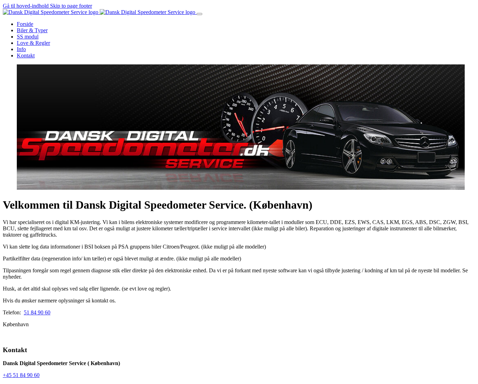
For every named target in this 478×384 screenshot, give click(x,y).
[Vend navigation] (199, 14)
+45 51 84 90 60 (21, 375)
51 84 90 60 (37, 312)
